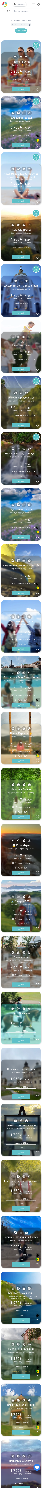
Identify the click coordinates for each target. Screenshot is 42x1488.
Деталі (21, 89)
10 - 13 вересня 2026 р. (21, 583)
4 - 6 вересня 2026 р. (21, 247)
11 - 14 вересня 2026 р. (21, 863)
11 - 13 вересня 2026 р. (21, 807)
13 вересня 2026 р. (21, 1479)
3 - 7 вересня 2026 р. (21, 136)
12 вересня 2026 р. (21, 1031)
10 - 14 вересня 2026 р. (21, 471)
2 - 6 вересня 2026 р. (21, 80)
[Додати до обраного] (37, 89)
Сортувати (22, 31)
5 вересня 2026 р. (21, 303)
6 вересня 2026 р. (21, 415)
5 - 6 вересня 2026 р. (21, 359)
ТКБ (8, 11)
